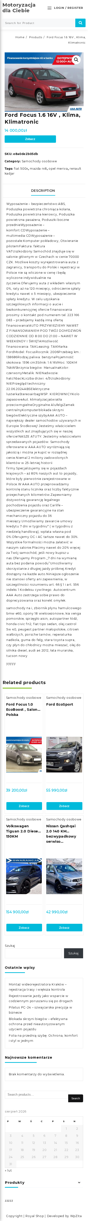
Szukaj (10, 946)
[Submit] (80, 23)
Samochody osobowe (39, 161)
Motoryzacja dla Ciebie (19, 7)
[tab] (44, 190)
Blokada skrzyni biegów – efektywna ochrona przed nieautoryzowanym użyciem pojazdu (38, 1024)
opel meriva (58, 168)
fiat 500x (21, 168)
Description (43, 190)
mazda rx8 (38, 168)
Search (75, 1098)
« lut (8, 1170)
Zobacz (30, 139)
